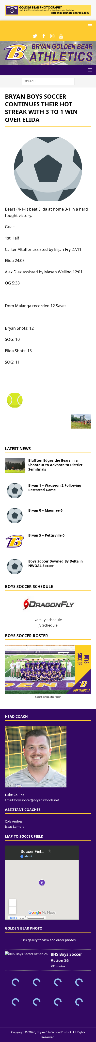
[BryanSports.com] (48, 62)
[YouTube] (61, 36)
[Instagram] (52, 36)
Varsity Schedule (48, 619)
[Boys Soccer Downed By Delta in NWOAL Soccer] (15, 566)
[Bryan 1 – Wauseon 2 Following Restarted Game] (15, 490)
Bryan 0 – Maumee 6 (45, 510)
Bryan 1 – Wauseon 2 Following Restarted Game (54, 487)
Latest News (18, 448)
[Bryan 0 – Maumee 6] (15, 515)
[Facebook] (43, 36)
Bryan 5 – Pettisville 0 (46, 535)
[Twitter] (35, 36)
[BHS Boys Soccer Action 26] (26, 953)
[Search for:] (48, 81)
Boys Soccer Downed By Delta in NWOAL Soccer (55, 563)
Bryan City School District (54, 1032)
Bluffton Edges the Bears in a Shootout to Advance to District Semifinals (55, 465)
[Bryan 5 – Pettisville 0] (15, 541)
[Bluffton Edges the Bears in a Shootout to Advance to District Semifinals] (15, 465)
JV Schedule (48, 625)
